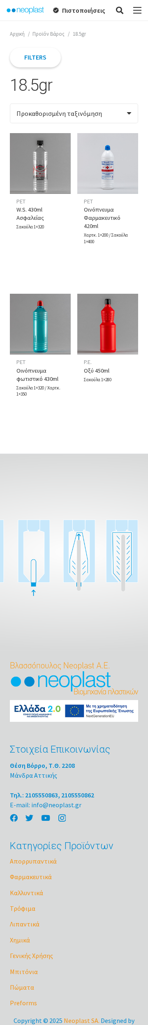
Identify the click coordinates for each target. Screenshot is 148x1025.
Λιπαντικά (24, 924)
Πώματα (22, 987)
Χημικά (20, 940)
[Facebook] (14, 818)
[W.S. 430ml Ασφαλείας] (40, 163)
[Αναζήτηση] (120, 10)
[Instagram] (62, 818)
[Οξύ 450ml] (107, 324)
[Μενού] (137, 10)
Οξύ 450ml (96, 370)
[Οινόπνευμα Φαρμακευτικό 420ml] (107, 163)
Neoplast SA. (81, 1020)
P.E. (88, 362)
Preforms (23, 1003)
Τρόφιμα (22, 908)
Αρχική (17, 33)
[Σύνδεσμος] (25, 10)
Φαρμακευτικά (31, 877)
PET (20, 201)
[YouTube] (45, 818)
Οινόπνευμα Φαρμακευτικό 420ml (102, 218)
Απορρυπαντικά (33, 861)
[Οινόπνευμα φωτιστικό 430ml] (40, 324)
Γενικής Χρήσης (31, 955)
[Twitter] (29, 818)
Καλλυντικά (26, 893)
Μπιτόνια (24, 971)
